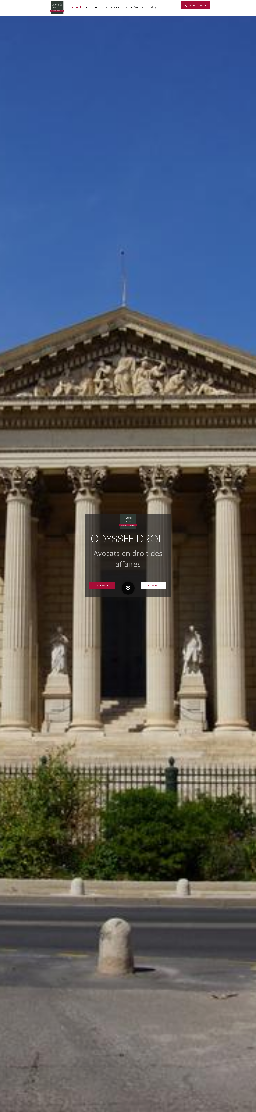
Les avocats (112, 7)
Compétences (135, 7)
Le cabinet (92, 7)
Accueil (76, 7)
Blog (153, 7)
